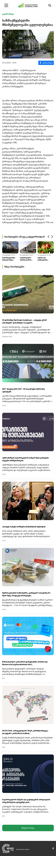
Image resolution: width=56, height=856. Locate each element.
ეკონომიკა (8, 14)
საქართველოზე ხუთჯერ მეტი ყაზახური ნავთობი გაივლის (10, 259)
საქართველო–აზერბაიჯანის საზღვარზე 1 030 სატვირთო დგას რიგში (26, 259)
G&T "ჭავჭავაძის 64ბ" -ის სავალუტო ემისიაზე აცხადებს (23, 390)
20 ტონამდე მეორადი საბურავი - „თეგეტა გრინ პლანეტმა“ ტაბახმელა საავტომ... (24, 321)
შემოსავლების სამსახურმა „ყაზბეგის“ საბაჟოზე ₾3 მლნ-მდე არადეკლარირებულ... (26, 594)
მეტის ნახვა (28, 828)
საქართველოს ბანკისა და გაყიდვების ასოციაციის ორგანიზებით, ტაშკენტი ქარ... (26, 800)
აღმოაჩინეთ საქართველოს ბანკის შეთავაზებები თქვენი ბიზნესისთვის (25, 459)
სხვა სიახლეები (14, 266)
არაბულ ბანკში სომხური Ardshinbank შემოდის (24, 527)
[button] (48, 237)
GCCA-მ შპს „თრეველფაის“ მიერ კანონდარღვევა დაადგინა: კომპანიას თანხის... (25, 732)
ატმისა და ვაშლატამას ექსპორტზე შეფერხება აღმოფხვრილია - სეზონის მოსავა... (45, 259)
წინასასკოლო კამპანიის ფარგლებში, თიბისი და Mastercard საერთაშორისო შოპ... (25, 663)
